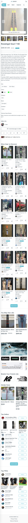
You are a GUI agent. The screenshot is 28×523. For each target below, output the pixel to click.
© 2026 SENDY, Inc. (14, 516)
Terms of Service (14, 521)
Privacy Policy (14, 519)
